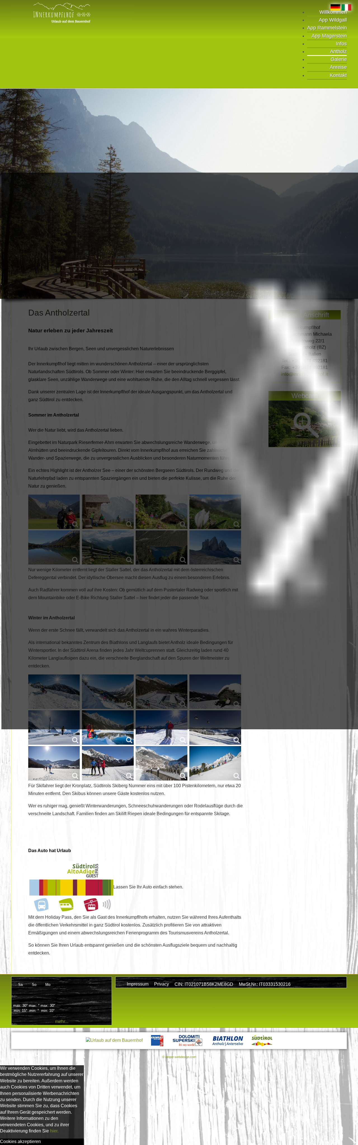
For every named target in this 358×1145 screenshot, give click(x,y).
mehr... (61, 1021)
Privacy (161, 984)
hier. (54, 1130)
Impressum (138, 984)
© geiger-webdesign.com (179, 1057)
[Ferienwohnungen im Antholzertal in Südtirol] (72, 12)
